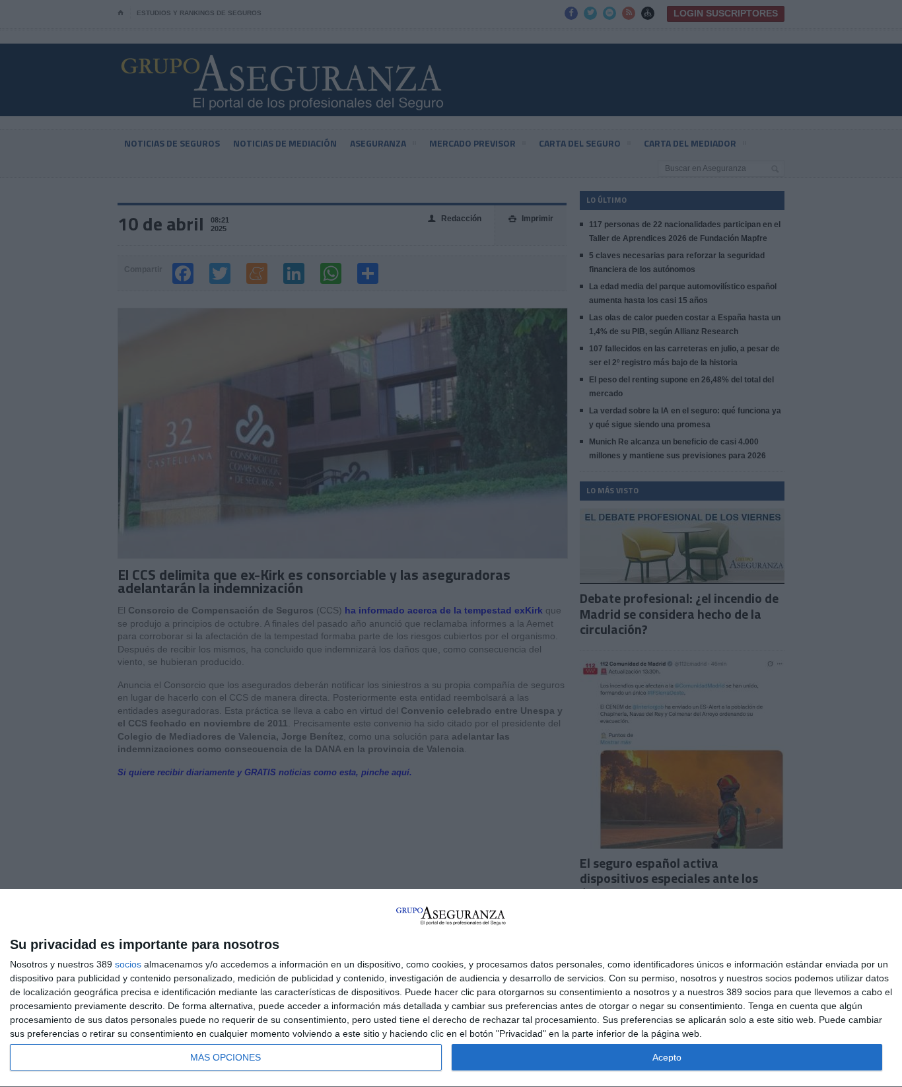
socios (128, 964)
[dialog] (451, 988)
